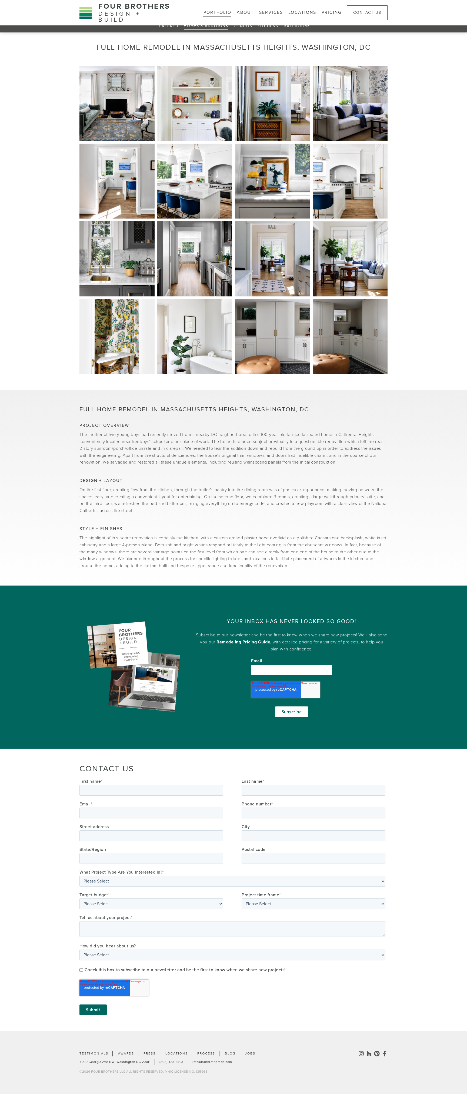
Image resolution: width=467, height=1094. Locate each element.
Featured (167, 26)
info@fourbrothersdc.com (212, 1062)
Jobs (250, 1053)
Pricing (332, 12)
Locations (302, 12)
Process (206, 1053)
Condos (243, 26)
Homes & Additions (206, 26)
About (245, 12)
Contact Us (367, 12)
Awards (126, 1053)
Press (150, 1053)
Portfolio (217, 12)
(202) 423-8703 (171, 1062)
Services (271, 12)
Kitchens (268, 26)
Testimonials (93, 1053)
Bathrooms (297, 26)
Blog (230, 1053)
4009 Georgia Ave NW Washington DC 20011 (114, 1062)
